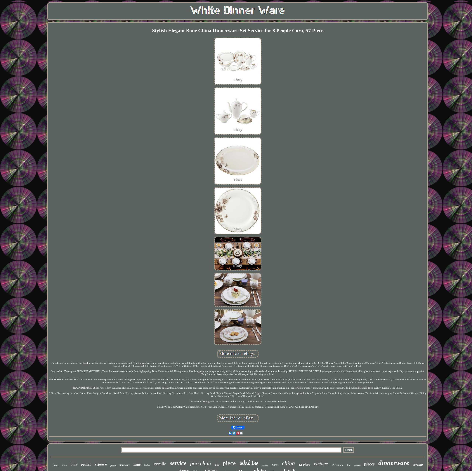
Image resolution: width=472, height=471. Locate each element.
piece (229, 463)
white (249, 463)
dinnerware (393, 462)
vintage (321, 463)
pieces (369, 464)
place (113, 465)
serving (418, 464)
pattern (86, 464)
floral (275, 464)
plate (136, 464)
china (288, 463)
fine (348, 465)
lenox (64, 465)
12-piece (304, 464)
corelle (160, 464)
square (101, 464)
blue (74, 464)
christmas (337, 464)
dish (217, 465)
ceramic (265, 465)
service (178, 463)
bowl (56, 465)
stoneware (124, 465)
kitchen (147, 465)
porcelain (200, 463)
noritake (357, 466)
